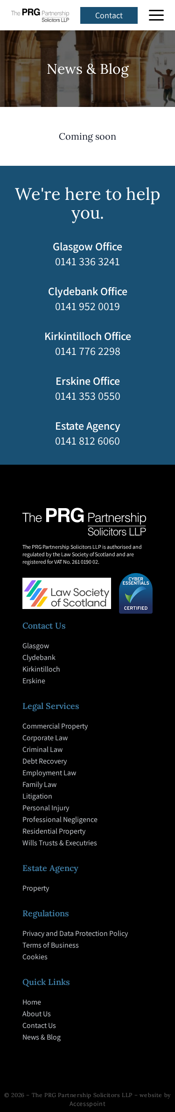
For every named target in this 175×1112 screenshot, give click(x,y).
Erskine (33, 681)
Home (31, 1002)
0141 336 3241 (87, 261)
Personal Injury (45, 808)
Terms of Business (50, 945)
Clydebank (39, 657)
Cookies (35, 957)
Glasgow (35, 646)
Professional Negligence (60, 819)
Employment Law (49, 773)
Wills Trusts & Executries (59, 843)
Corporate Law (45, 738)
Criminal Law (42, 749)
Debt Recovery (44, 761)
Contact (109, 15)
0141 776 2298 (87, 350)
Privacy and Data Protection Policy (75, 933)
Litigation (37, 796)
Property (35, 888)
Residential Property (53, 831)
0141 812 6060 (87, 440)
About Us (36, 1014)
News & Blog (41, 1037)
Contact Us (39, 1025)
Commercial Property (55, 726)
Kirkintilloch (41, 669)
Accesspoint (88, 1103)
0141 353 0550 (87, 395)
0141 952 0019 (87, 305)
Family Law (39, 784)
